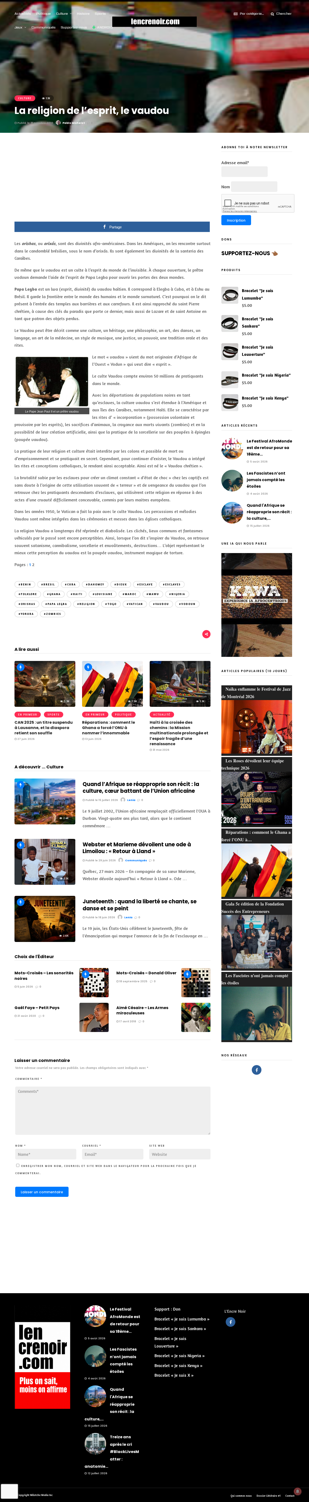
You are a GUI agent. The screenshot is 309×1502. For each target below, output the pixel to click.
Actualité (161, 714)
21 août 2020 (26, 1016)
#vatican (135, 604)
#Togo (111, 604)
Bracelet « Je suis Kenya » (178, 1365)
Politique (43, 13)
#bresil (48, 584)
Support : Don (167, 1309)
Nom (20, 1145)
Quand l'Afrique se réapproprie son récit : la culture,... (269, 512)
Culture (62, 13)
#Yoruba (26, 614)
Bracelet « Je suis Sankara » (180, 1328)
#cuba (70, 584)
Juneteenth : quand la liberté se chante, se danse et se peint (140, 905)
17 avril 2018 (127, 1021)
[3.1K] (44, 883)
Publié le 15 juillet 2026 (101, 800)
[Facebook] (256, 1070)
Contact (290, 1495)
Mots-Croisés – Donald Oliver (146, 973)
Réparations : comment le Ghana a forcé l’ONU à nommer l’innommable (108, 728)
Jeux (18, 27)
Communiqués (43, 27)
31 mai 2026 (160, 750)
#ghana (54, 594)
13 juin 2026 (92, 739)
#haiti (77, 594)
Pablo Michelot (74, 123)
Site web (157, 1145)
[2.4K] (44, 822)
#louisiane (102, 594)
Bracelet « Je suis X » (174, 1375)
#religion (86, 604)
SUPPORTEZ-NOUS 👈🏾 (249, 253)
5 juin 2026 (25, 987)
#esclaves (172, 584)
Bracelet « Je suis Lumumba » (182, 1318)
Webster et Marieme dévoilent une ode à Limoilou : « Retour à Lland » (137, 848)
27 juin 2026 (26, 739)
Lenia (131, 800)
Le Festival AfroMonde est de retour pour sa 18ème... (269, 447)
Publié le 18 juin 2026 (100, 917)
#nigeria (177, 594)
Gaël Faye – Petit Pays (36, 1008)
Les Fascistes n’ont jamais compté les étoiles (266, 479)
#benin (25, 584)
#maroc (129, 594)
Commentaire (28, 1079)
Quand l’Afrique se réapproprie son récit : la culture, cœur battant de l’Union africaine (141, 787)
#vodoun (187, 604)
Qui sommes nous (241, 1495)
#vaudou (161, 604)
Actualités (22, 13)
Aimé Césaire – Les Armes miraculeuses (142, 1010)
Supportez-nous (74, 27)
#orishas (27, 604)
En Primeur (27, 714)
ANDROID (105, 27)
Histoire (83, 13)
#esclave (145, 584)
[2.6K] (44, 940)
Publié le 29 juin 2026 (100, 860)
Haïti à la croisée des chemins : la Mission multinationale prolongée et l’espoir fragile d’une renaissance (179, 733)
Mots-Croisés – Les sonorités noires (43, 975)
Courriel (91, 1145)
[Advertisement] (112, 180)
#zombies (52, 614)
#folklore (28, 594)
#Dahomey (95, 584)
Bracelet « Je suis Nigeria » (179, 1355)
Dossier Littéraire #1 (269, 1495)
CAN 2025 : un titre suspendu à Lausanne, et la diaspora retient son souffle (43, 728)
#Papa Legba (56, 604)
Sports (100, 13)
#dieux (120, 584)
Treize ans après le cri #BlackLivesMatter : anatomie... (111, 1451)
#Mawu (153, 594)
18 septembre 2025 (133, 981)
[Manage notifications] (298, 1491)
